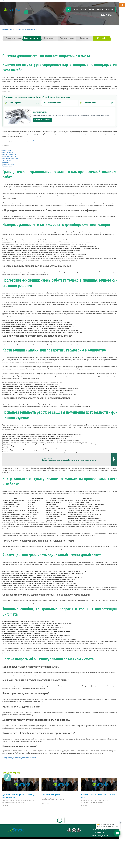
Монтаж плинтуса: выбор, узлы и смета (98, 795)
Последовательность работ (10, 158)
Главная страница (7, 29)
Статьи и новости (19, 29)
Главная (70, 10)
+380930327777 (106, 14)
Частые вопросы (7, 166)
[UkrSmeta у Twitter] (74, 830)
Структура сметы (7, 160)
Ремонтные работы (31, 29)
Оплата (91, 10)
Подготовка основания (9, 154)
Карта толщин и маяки (9, 156)
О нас (76, 10)
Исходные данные (7, 152)
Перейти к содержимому (7, 1)
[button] (122, 5)
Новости (100, 10)
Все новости (101, 38)
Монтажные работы (67, 38)
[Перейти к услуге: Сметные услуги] (18, 116)
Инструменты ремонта (52, 794)
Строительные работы (14, 38)
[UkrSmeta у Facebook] (69, 830)
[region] (59, 510)
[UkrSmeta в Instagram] (79, 830)
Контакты (109, 10)
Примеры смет (49, 38)
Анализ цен (5, 162)
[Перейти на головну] (11, 9)
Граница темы (6, 150)
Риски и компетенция (9, 164)
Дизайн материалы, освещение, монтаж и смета (18, 795)
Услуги (83, 10)
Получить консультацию (42, 120)
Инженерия (84, 38)
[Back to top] (59, 820)
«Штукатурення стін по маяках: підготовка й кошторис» (50, 141)
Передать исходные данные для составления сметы (19, 758)
